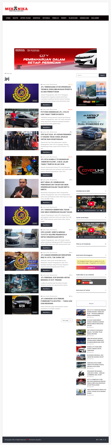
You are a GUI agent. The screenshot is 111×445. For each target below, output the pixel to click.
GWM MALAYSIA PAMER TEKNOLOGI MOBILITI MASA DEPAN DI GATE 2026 (95, 364)
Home (7, 73)
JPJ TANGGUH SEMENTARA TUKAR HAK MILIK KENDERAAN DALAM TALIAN (56, 210)
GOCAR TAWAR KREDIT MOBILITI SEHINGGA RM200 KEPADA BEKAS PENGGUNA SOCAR (95, 322)
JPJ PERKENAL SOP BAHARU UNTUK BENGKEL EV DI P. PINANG (55, 278)
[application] (91, 203)
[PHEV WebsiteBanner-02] (91, 150)
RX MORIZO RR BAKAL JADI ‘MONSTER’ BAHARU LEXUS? (95, 356)
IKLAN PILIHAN (73, 18)
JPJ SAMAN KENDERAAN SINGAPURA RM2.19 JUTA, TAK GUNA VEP (56, 256)
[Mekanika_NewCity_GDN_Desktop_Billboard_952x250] (55, 59)
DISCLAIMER (95, 18)
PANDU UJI (55, 18)
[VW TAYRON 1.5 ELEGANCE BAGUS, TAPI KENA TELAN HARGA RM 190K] (81, 332)
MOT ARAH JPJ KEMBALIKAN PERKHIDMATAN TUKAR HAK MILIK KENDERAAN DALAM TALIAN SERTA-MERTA (55, 186)
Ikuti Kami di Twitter (83, 290)
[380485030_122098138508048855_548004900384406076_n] (91, 185)
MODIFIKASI (36, 18)
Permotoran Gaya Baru (35, 439)
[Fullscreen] (104, 210)
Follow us (92, 267)
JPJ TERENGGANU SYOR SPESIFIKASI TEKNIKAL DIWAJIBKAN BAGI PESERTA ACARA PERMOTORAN (56, 89)
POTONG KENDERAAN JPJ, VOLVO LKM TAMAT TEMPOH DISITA (55, 113)
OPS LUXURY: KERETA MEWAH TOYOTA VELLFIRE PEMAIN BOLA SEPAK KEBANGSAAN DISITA (54, 234)
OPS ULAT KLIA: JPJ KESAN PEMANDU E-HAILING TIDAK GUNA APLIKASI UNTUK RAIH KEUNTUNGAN (56, 136)
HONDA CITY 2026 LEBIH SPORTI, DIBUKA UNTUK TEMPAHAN (94, 348)
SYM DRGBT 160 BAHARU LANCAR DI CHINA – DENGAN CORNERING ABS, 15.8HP (95, 373)
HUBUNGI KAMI (84, 18)
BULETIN (15, 18)
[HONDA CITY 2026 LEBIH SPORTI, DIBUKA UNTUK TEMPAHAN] (81, 349)
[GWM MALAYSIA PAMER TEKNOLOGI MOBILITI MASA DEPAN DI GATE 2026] (81, 365)
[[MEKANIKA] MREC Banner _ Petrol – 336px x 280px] (91, 105)
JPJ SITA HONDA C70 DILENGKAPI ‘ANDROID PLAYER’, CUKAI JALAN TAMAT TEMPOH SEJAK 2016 (55, 161)
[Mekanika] (16, 9)
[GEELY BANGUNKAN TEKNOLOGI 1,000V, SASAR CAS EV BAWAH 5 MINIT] (81, 392)
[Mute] (101, 210)
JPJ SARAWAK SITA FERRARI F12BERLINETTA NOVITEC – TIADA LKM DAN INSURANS (56, 301)
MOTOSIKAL (46, 18)
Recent (91, 303)
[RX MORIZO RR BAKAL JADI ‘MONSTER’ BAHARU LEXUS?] (81, 357)
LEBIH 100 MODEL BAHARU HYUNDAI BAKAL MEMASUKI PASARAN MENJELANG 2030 (95, 340)
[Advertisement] (55, 34)
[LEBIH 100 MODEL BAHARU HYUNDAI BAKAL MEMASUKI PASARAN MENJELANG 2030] (81, 341)
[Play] (78, 210)
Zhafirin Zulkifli (45, 84)
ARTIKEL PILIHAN (25, 18)
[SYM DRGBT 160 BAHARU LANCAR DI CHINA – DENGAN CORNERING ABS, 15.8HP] (81, 373)
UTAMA (8, 18)
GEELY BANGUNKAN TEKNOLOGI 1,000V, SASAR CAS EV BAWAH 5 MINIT (96, 391)
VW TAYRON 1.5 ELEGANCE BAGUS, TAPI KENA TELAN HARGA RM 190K (95, 332)
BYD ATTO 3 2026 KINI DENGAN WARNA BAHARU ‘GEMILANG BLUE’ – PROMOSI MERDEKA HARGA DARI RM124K (96, 312)
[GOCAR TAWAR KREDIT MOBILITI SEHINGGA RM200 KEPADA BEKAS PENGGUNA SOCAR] (81, 322)
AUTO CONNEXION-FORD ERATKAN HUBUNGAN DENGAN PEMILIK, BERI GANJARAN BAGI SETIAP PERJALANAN (96, 382)
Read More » (46, 105)
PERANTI (63, 18)
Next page (65, 320)
